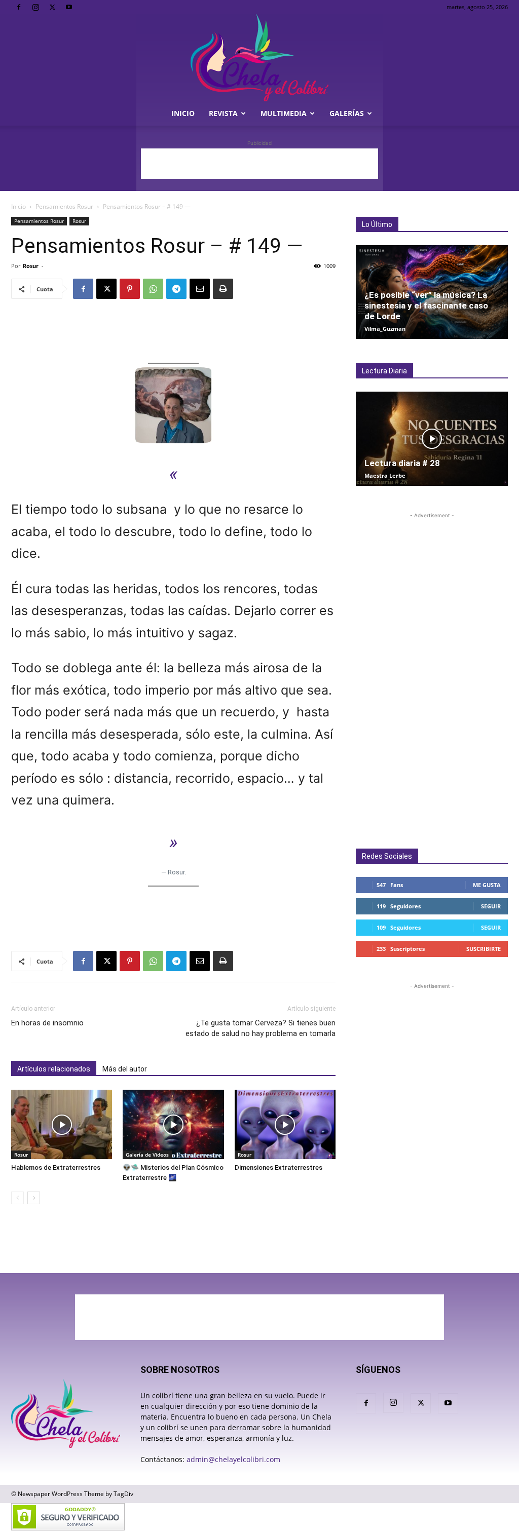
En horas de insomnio (47, 1022)
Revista (223, 113)
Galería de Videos (147, 1154)
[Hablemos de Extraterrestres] (61, 1124)
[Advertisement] (259, 163)
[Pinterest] (130, 289)
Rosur (79, 220)
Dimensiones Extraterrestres (278, 1167)
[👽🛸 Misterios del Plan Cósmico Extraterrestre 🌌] (173, 1124)
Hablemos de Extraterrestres (55, 1167)
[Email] (200, 289)
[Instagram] (35, 7)
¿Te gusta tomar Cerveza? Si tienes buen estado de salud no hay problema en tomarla (261, 1028)
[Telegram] (176, 289)
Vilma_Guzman (384, 328)
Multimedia (284, 113)
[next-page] (33, 1198)
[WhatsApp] (153, 289)
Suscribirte (483, 948)
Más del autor (124, 1069)
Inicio (183, 113)
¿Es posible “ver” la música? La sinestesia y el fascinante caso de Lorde (426, 305)
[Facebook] (18, 7)
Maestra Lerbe (384, 475)
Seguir (491, 906)
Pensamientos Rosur (64, 206)
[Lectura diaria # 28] (432, 438)
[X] (52, 7)
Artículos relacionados (53, 1069)
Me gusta (487, 885)
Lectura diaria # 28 (402, 463)
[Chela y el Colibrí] (259, 57)
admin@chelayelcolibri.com (233, 1459)
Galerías (346, 113)
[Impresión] (223, 289)
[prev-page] (17, 1198)
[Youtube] (69, 7)
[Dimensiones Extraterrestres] (285, 1124)
